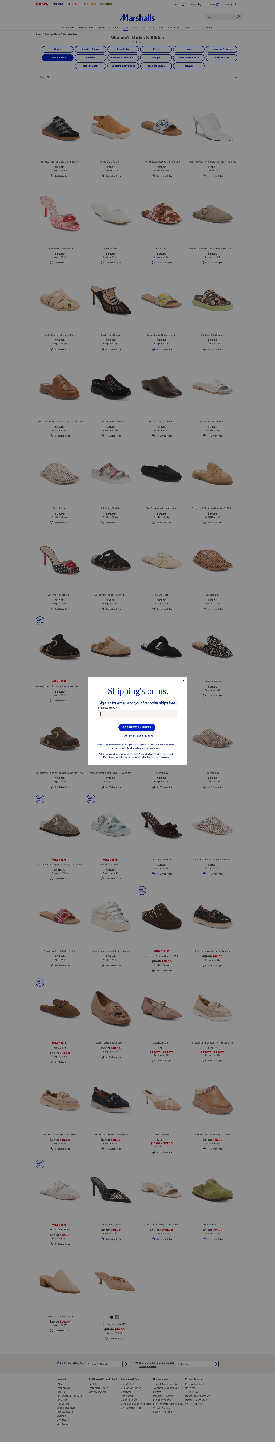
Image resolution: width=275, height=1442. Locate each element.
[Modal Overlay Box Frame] (137, 721)
